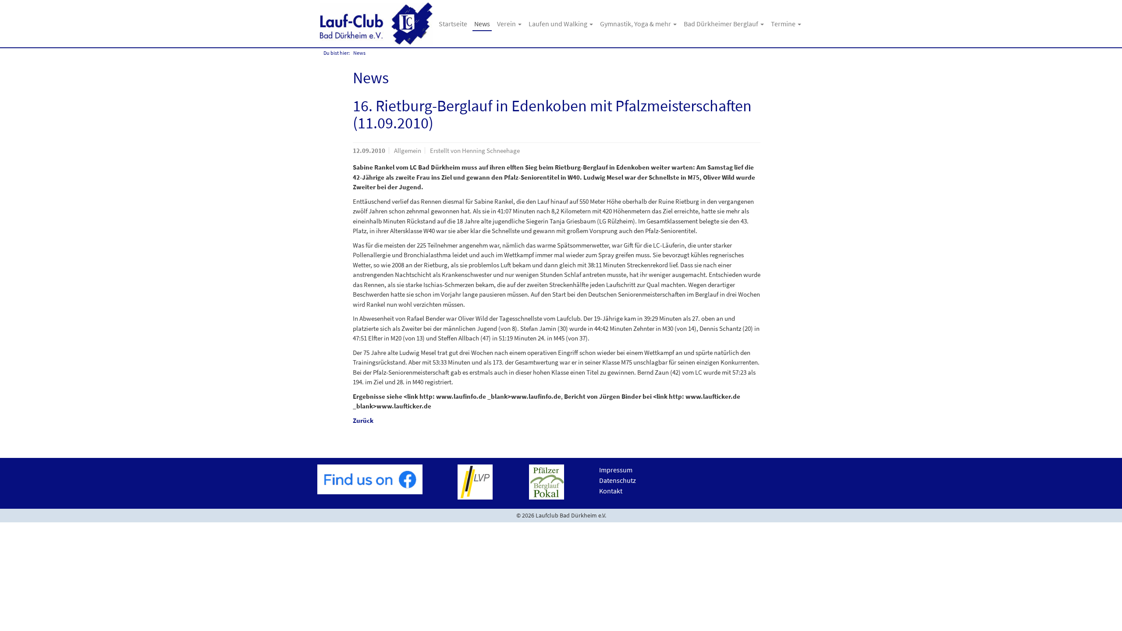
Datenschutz (617, 480)
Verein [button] (507, 23)
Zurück (363, 420)
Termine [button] (784, 23)
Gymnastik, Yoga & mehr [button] (636, 23)
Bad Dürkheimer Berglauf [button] (722, 23)
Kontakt (610, 490)
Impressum (615, 469)
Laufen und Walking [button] (559, 23)
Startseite (453, 23)
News (482, 23)
